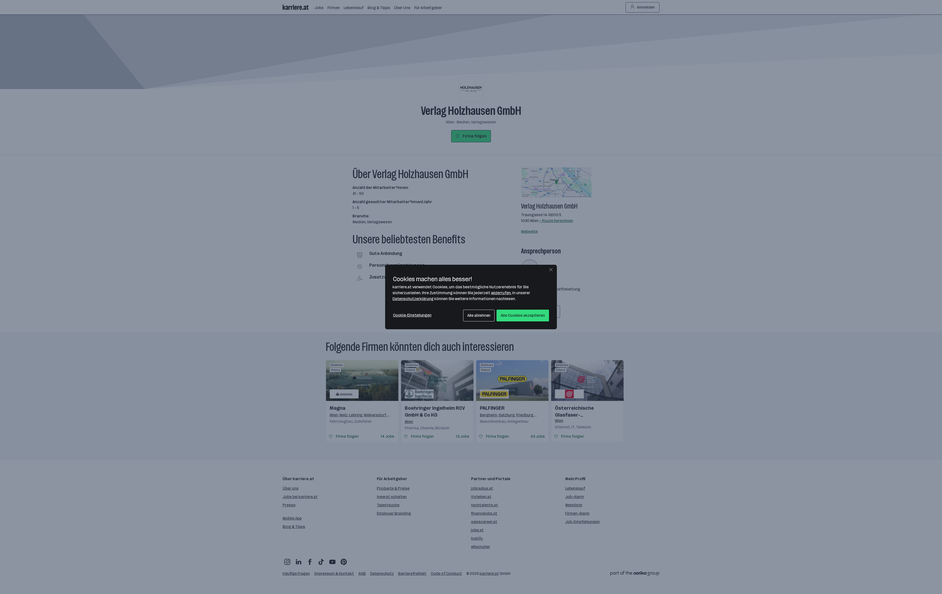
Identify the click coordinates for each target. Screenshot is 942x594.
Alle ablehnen (479, 315)
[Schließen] (551, 269)
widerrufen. (501, 292)
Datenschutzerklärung (412, 298)
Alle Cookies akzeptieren (523, 315)
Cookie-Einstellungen (412, 315)
